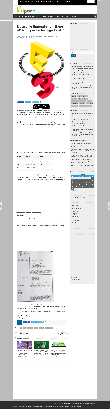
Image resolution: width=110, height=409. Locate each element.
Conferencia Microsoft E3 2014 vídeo (58, 333)
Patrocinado (75, 103)
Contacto (21, 1)
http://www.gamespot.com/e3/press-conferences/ (29, 212)
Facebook (67, 406)
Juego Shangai (74, 216)
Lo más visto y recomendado (79, 101)
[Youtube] (86, 2)
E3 (19, 175)
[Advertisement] (41, 140)
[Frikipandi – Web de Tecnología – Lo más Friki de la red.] (31, 10)
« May (72, 190)
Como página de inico (76, 210)
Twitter (61, 406)
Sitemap (73, 406)
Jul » (76, 190)
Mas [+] (67, 16)
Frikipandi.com (67, 403)
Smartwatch (75, 105)
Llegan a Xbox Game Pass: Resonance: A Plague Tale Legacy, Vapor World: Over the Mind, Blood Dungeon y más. (41, 353)
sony (36, 327)
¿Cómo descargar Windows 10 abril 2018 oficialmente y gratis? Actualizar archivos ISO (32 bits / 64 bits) (82, 87)
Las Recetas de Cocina (76, 206)
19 (82, 184)
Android (74, 96)
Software (44, 16)
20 (86, 184)
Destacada (21, 37)
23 (72, 186)
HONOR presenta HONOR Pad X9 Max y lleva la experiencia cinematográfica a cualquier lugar (58, 352)
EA (24, 327)
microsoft (30, 327)
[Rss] (81, 2)
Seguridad (82, 103)
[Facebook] (83, 2)
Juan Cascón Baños (23, 36)
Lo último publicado (50, 1)
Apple (79, 96)
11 (79, 182)
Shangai (29, 406)
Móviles (42, 1)
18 (79, 184)
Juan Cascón (76, 403)
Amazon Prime (74, 277)
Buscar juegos (74, 205)
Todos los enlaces (75, 220)
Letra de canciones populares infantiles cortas (82, 66)
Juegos (32, 1)
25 (79, 186)
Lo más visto (59, 1)
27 (86, 186)
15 (92, 182)
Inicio (16, 16)
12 (82, 182)
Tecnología (27, 1)
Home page (15, 406)
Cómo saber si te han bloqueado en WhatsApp (82, 68)
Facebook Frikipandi (75, 211)
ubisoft (42, 327)
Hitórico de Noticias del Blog (77, 222)
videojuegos (49, 327)
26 (82, 186)
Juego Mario (74, 214)
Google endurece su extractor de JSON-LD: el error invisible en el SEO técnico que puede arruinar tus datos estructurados (81, 161)
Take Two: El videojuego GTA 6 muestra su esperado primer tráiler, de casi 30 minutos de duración (24, 352)
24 (76, 186)
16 (72, 184)
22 (92, 184)
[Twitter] (84, 2)
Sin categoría (89, 103)
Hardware (21, 16)
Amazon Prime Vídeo (75, 279)
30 (72, 188)
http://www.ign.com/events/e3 (43, 152)
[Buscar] (96, 1)
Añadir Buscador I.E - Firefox (51, 406)
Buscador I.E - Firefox (76, 208)
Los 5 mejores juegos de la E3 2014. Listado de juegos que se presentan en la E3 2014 (39, 218)
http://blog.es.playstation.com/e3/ (30, 177)
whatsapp (40, 102)
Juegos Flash (74, 213)
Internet (37, 1)
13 (86, 182)
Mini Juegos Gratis (67, 1)
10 (76, 182)
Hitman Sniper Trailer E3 (24, 333)
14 (89, 182)
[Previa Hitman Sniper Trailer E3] (1, 206)
